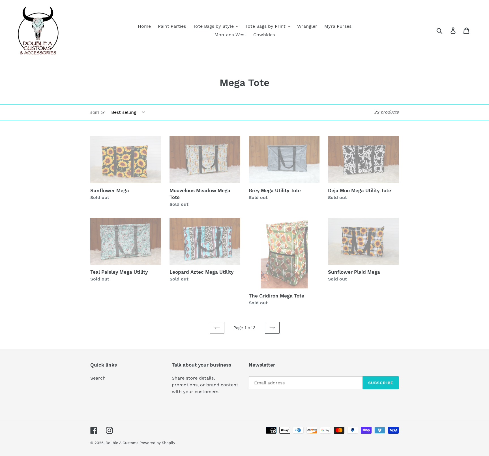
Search (98, 378)
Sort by (97, 113)
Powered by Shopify (157, 443)
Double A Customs (123, 443)
